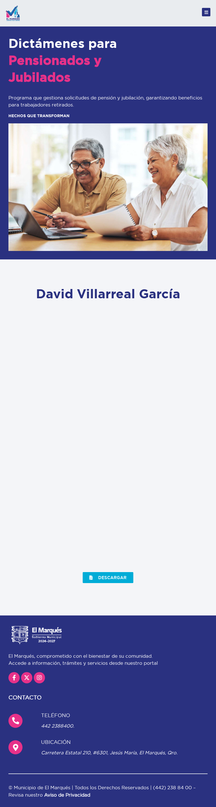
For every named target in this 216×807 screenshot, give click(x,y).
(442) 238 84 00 (173, 787)
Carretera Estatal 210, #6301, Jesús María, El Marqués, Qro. (109, 752)
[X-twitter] (26, 677)
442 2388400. (57, 726)
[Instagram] (39, 677)
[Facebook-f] (14, 677)
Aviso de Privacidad (67, 795)
